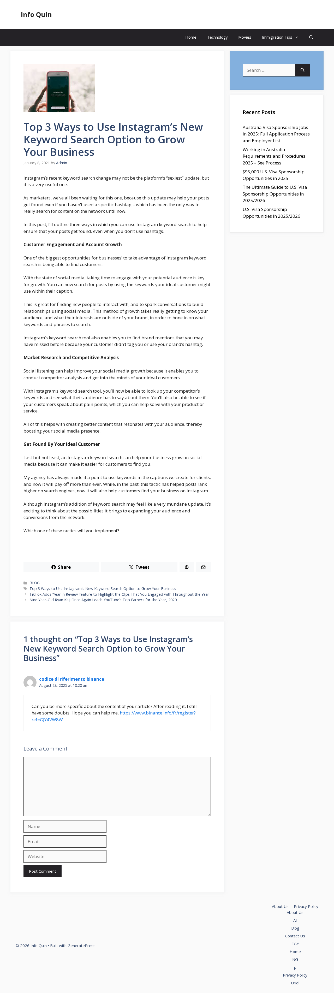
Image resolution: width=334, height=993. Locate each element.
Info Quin (36, 14)
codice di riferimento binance (71, 679)
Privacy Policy (306, 906)
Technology (217, 37)
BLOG (34, 582)
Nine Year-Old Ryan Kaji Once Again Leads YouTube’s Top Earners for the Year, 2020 (103, 599)
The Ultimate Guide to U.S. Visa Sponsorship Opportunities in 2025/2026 (275, 193)
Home (190, 37)
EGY (295, 943)
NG (295, 959)
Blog (295, 928)
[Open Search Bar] (311, 37)
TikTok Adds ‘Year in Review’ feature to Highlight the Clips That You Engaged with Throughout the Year (119, 594)
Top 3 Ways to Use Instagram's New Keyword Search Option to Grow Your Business (102, 588)
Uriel (295, 982)
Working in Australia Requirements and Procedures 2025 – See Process (274, 156)
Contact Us (295, 935)
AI (295, 920)
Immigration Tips (277, 37)
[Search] (302, 70)
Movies (244, 37)
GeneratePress (82, 945)
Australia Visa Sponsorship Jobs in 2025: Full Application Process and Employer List (276, 134)
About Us (280, 906)
